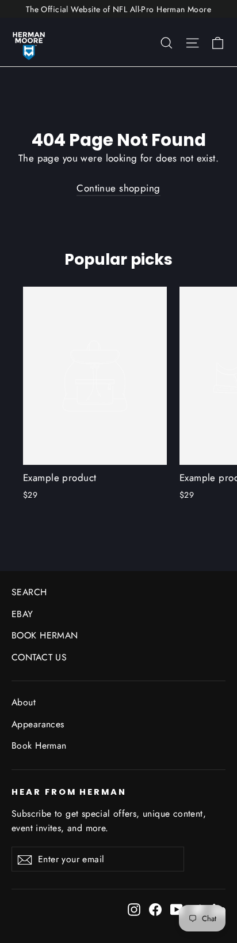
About (24, 702)
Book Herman (39, 745)
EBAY (22, 614)
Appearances (38, 724)
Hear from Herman (69, 792)
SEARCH (29, 592)
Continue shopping (118, 188)
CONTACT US (39, 657)
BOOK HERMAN (45, 635)
